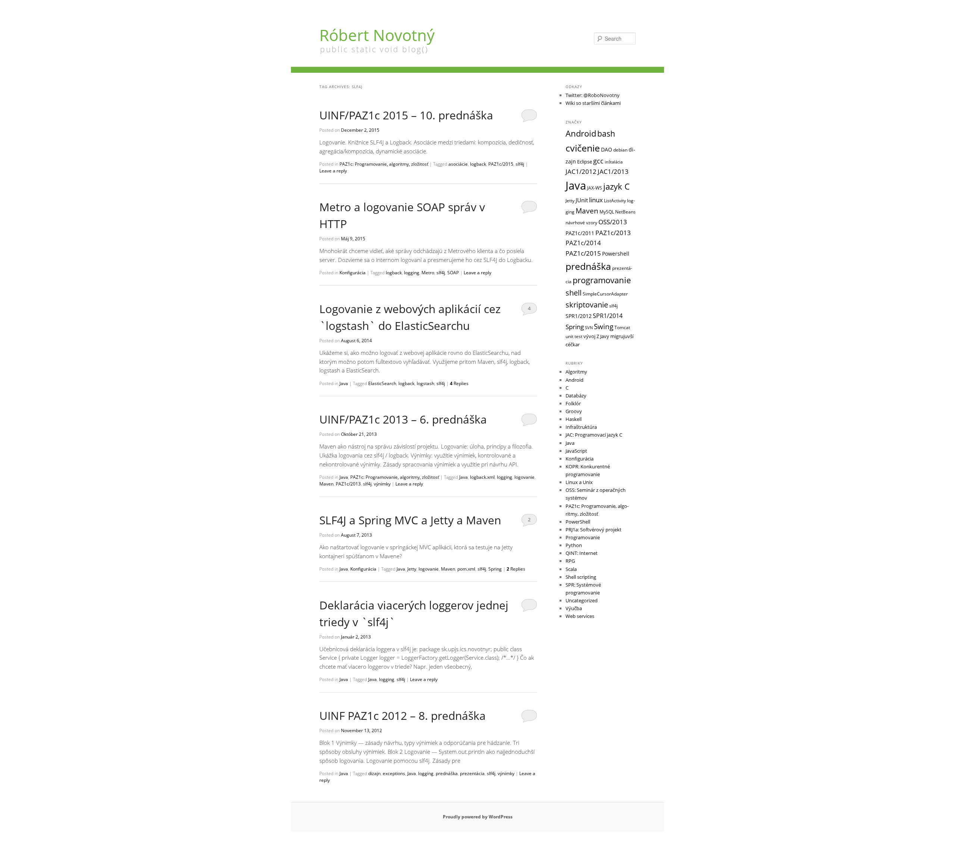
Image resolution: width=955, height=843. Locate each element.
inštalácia (614, 162)
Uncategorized (582, 600)
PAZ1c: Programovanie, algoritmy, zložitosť (383, 164)
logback (478, 164)
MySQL (606, 212)
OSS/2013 (612, 222)
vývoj (589, 336)
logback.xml (482, 477)
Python (574, 545)
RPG (570, 561)
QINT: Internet (582, 553)
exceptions (394, 773)
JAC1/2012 (581, 171)
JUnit (582, 200)
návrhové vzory (581, 222)
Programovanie (583, 537)
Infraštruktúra (581, 427)
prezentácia (472, 773)
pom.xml (466, 569)
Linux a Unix (579, 482)
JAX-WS (594, 188)
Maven (326, 484)
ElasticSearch (382, 383)
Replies (459, 383)
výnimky (382, 484)
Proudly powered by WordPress (478, 817)
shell (574, 292)
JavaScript (576, 450)
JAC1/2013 (613, 171)
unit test (574, 336)
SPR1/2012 (579, 315)
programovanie (602, 280)
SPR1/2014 (608, 316)
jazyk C (616, 186)
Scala (571, 569)
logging (411, 272)
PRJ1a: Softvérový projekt (593, 529)
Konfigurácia (352, 272)
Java (343, 383)
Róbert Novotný (377, 35)
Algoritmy (576, 371)
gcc (598, 160)
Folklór (573, 403)
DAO (606, 149)
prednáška (447, 773)
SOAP (453, 272)
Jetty (411, 569)
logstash (425, 383)
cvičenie (583, 147)
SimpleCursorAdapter (605, 294)
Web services (580, 616)
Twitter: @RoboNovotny (593, 95)
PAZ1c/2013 (348, 484)
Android (581, 133)
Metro (428, 272)
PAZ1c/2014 (583, 242)
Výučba (574, 608)
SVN (589, 327)
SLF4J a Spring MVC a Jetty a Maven (410, 520)
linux (596, 199)
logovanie (524, 477)
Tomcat (622, 327)
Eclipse (584, 161)
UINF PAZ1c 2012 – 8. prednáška (402, 715)
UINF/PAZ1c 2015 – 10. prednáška (406, 115)
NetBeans (625, 212)
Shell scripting (581, 577)
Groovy (574, 411)
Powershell (615, 253)
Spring (495, 569)
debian (620, 150)
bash (606, 133)
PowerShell (578, 521)
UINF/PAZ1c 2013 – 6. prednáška (403, 419)
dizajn (374, 773)
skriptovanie (587, 305)
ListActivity (615, 200)
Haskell (574, 419)
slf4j (520, 164)
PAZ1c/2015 (500, 164)
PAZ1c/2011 (580, 233)
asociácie (458, 164)
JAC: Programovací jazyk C (594, 434)
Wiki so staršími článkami (593, 103)
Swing (603, 326)
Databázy (576, 395)
